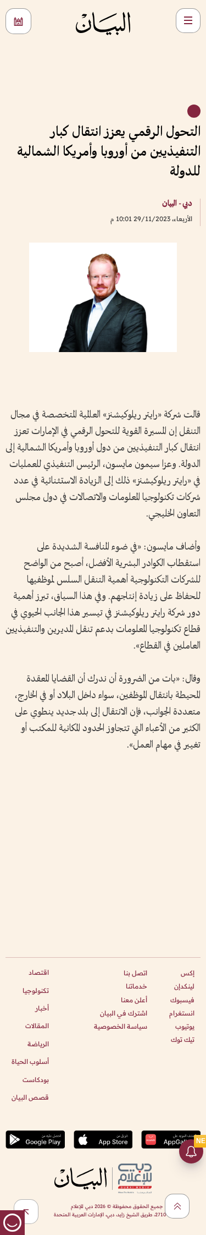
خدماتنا (136, 986)
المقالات (37, 1026)
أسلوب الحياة (30, 1061)
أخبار (42, 1008)
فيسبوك (182, 1000)
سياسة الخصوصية (120, 1026)
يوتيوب (184, 1026)
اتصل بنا (135, 973)
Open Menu (188, 20)
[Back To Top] (177, 1206)
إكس (187, 973)
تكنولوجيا (36, 990)
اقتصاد (39, 972)
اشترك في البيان (123, 1013)
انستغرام (181, 1013)
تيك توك (182, 1039)
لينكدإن (184, 986)
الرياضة (38, 1044)
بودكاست (36, 1079)
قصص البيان (30, 1097)
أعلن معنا (134, 1000)
